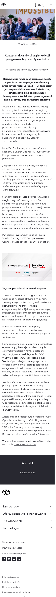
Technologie (10, 528)
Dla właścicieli (12, 520)
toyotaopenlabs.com (25, 444)
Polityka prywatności (11, 582)
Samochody (10, 506)
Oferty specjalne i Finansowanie (24, 513)
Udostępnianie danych (12, 587)
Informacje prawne (10, 576)
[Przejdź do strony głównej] (3, 4)
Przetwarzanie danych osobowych (17, 592)
